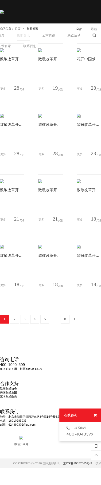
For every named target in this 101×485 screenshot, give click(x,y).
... (55, 319)
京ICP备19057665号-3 (77, 463)
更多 (3, 88)
